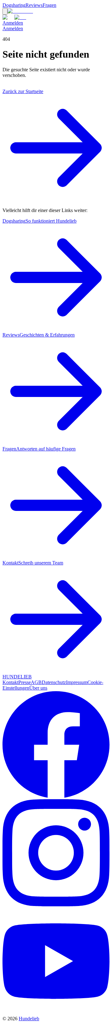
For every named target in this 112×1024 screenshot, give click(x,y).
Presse (24, 682)
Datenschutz (54, 682)
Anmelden (12, 23)
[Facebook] (56, 796)
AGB (36, 682)
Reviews (34, 5)
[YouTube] (56, 1013)
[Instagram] (56, 904)
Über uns (38, 688)
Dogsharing (14, 5)
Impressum (76, 682)
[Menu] (4, 11)
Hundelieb (29, 1018)
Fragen (49, 5)
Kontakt (10, 682)
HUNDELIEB (17, 676)
